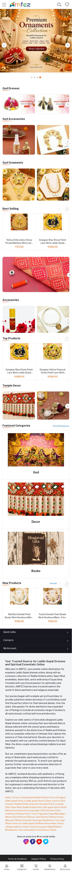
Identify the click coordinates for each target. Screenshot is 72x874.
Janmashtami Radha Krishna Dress (38, 797)
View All (53, 583)
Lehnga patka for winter (17, 826)
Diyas (53, 830)
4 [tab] (40, 77)
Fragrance (43, 813)
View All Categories (61, 426)
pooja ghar (34, 810)
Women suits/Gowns (37, 817)
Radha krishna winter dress (49, 823)
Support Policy (38, 859)
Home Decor (43, 830)
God (36, 472)
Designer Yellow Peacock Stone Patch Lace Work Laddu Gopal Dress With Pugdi (52, 371)
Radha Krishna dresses (26, 804)
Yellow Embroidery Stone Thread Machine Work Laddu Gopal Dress (19, 242)
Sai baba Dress (47, 804)
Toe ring (59, 820)
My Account (9, 648)
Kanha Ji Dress (12, 797)
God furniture (48, 810)
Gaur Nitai (17, 807)
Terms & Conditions (17, 859)
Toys (34, 813)
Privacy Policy (57, 859)
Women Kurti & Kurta (15, 817)
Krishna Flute (23, 813)
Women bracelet (23, 820)
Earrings (37, 820)
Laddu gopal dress (35, 801)
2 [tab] (34, 77)
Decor (36, 521)
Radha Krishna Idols (33, 807)
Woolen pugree (39, 826)
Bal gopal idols (51, 807)
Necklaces (48, 820)
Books (35, 571)
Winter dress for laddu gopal (20, 823)
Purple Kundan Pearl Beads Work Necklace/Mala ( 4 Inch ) (52, 616)
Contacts (8, 640)
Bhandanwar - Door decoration (20, 830)
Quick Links (9, 632)
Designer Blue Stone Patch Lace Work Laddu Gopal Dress (52, 242)
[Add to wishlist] (6, 233)
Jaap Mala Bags (57, 813)
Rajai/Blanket (54, 826)
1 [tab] (31, 77)
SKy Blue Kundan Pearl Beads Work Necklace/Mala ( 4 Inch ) (19, 616)
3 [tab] (37, 77)
